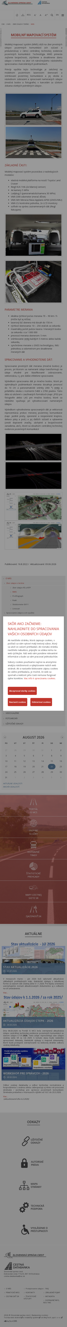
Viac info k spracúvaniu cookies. (40, 678)
